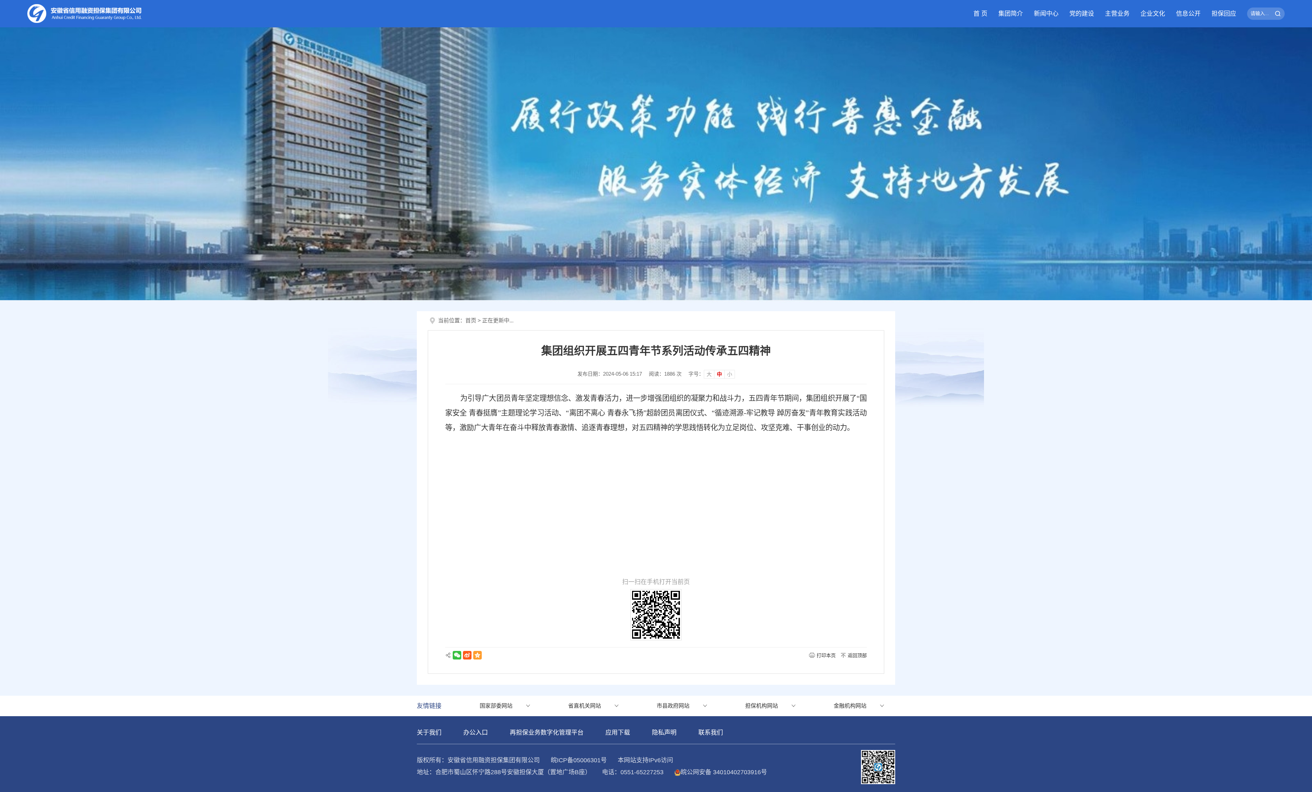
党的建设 (1081, 13)
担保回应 (1224, 13)
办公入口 (475, 732)
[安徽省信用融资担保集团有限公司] (656, 163)
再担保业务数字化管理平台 (547, 732)
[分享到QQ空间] (477, 655)
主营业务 (1117, 13)
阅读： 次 (665, 374)
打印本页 (826, 655)
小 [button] (729, 374)
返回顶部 (857, 655)
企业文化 (1152, 13)
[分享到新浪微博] (467, 655)
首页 (470, 320)
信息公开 (1188, 13)
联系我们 (710, 732)
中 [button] (719, 374)
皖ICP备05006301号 (579, 760)
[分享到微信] (457, 655)
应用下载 (617, 732)
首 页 (980, 13)
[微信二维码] (878, 766)
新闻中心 (1046, 13)
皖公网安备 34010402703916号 (724, 772)
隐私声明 (664, 732)
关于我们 (429, 732)
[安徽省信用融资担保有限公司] (84, 13)
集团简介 (1010, 13)
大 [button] (709, 374)
